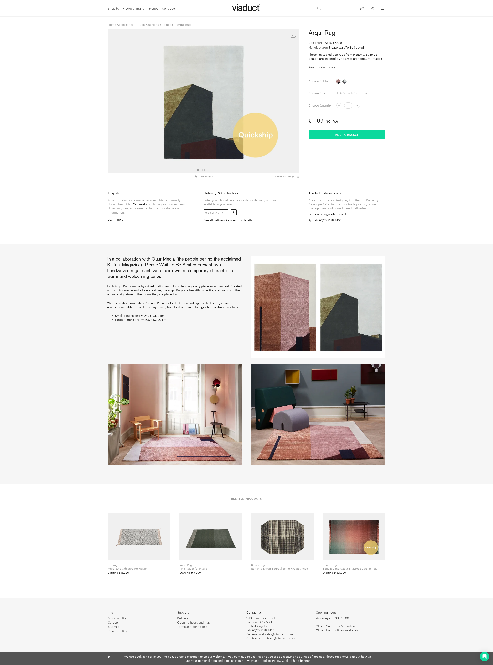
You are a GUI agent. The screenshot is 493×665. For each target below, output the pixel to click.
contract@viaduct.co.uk (330, 214)
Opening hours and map (194, 622)
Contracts (169, 8)
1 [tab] (198, 170)
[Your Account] (372, 9)
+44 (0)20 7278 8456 (327, 220)
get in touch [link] (152, 208)
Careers (113, 622)
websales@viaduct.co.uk (276, 634)
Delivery (183, 618)
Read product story (322, 67)
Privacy (249, 660)
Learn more (116, 219)
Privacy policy (117, 631)
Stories (153, 8)
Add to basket (346, 134)
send (234, 212)
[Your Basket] (383, 8)
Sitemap (114, 626)
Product (128, 8)
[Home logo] (246, 7)
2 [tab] (203, 170)
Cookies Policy (270, 660)
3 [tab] (209, 170)
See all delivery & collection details (228, 220)
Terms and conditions (192, 626)
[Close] (109, 657)
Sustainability (117, 618)
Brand (140, 8)
